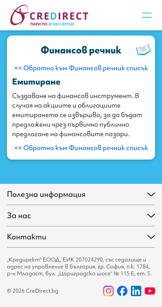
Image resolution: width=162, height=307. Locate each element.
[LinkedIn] (136, 291)
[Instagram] (108, 291)
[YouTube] (150, 291)
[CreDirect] (49, 15)
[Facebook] (122, 291)
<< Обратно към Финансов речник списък (81, 68)
